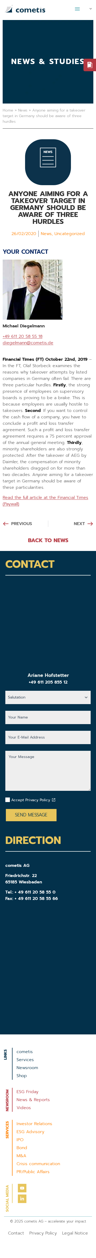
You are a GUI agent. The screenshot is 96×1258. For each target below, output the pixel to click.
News (22, 110)
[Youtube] (22, 1188)
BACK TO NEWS (48, 540)
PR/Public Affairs (33, 1172)
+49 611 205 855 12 (48, 682)
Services (25, 1060)
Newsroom (27, 1068)
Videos (24, 1108)
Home (8, 110)
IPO (20, 1140)
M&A (21, 1156)
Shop (22, 1076)
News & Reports (33, 1100)
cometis (25, 1052)
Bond (22, 1148)
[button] (77, 9)
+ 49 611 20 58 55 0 (35, 892)
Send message (31, 814)
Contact (16, 1233)
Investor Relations (34, 1124)
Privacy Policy (43, 1233)
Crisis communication (38, 1164)
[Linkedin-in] (22, 1198)
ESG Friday (27, 1092)
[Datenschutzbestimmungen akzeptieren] (53, 800)
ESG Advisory (30, 1132)
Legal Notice (75, 1233)
